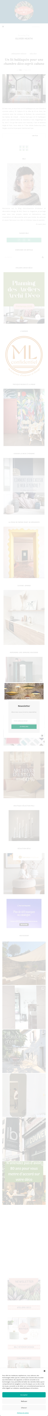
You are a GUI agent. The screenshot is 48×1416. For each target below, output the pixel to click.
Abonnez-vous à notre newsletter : (24, 713)
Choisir (24, 1408)
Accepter (24, 1395)
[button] (44, 1371)
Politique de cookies (23, 1413)
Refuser (24, 1401)
